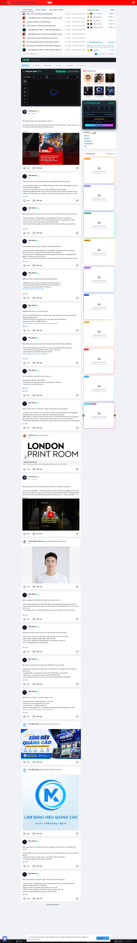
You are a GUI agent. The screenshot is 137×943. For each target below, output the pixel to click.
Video (59, 65)
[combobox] (29, 3)
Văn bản (37, 65)
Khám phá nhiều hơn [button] (34, 939)
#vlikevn (86, 135)
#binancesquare (27, 289)
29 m (29, 372)
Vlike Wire (31, 175)
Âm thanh (70, 65)
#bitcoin (43, 323)
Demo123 (95, 50)
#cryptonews (37, 289)
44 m (29, 596)
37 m (29, 479)
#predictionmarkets (47, 709)
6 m (29, 113)
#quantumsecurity (52, 323)
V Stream (31, 111)
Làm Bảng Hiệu (33, 724)
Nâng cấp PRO (99, 125)
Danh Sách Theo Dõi (73, 71)
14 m (29, 178)
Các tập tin (82, 65)
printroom (31, 435)
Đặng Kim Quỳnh (98, 27)
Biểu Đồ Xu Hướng (61, 71)
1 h (29, 726)
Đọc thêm (25, 132)
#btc (42, 289)
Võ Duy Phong (97, 24)
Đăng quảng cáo (110, 153)
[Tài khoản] (133, 2)
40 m (29, 543)
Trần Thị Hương (97, 13)
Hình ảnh (48, 65)
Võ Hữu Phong (97, 17)
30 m (29, 437)
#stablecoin (44, 354)
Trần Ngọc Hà (97, 20)
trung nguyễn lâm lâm (35, 541)
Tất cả (26, 65)
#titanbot (86, 138)
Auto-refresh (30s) (102, 54)
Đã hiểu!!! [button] (100, 938)
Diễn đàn (34, 54)
